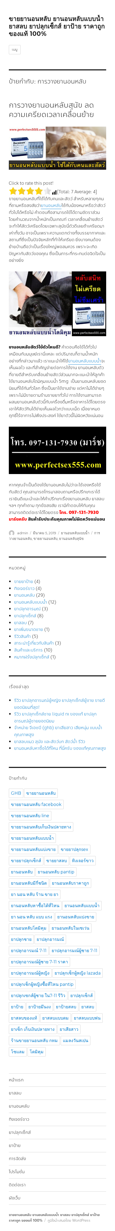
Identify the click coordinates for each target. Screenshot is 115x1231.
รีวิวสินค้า (22, 636)
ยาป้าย (17, 1006)
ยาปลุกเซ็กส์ (25, 615)
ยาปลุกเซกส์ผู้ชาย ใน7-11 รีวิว (38, 995)
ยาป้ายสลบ (66, 1006)
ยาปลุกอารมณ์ (27, 608)
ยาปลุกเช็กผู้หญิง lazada (78, 973)
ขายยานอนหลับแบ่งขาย (33, 849)
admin (22, 533)
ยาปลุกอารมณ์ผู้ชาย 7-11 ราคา (39, 961)
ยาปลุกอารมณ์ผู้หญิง (30, 973)
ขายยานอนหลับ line (30, 815)
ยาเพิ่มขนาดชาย (28, 629)
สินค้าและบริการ (28, 650)
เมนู (15, 49)
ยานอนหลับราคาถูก (70, 883)
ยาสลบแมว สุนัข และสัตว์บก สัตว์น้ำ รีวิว (49, 741)
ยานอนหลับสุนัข (71, 538)
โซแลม (18, 1051)
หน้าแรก (16, 1080)
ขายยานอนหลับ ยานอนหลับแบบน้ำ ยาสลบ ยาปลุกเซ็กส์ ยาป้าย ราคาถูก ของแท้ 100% (57, 26)
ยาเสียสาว (69, 1029)
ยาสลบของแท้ (24, 1018)
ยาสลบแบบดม (55, 1018)
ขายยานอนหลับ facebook (36, 804)
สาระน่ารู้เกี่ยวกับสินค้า (34, 643)
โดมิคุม (37, 1051)
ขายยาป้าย (23, 581)
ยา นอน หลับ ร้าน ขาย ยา (34, 894)
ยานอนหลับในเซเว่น (70, 928)
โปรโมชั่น (17, 1171)
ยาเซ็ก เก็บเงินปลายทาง (33, 1029)
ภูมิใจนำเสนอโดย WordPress (69, 1220)
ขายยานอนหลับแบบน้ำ (32, 838)
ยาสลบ (20, 622)
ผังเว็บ (14, 1198)
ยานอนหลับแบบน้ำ (84, 361)
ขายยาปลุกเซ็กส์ (26, 860)
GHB (16, 793)
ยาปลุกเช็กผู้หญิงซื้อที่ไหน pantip (42, 984)
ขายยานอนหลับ (45, 538)
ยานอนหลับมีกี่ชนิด (29, 883)
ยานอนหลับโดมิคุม (29, 928)
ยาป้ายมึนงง (39, 1006)
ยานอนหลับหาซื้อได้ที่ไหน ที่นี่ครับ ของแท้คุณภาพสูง (60, 748)
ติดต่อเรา (17, 1184)
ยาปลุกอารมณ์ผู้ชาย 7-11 (74, 950)
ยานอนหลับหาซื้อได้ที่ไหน (35, 905)
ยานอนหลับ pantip (56, 871)
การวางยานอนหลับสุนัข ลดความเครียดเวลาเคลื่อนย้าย (51, 109)
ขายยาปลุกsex (74, 849)
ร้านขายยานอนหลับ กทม (34, 1040)
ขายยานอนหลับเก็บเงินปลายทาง (41, 826)
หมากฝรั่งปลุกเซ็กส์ (31, 657)
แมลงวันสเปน (75, 1040)
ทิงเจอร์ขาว (24, 588)
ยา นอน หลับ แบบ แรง (31, 916)
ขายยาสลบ (56, 860)
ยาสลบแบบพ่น (87, 1018)
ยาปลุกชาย (21, 939)
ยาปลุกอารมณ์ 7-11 (29, 950)
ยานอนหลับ (51, 205)
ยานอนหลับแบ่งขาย (75, 916)
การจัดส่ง (17, 1158)
